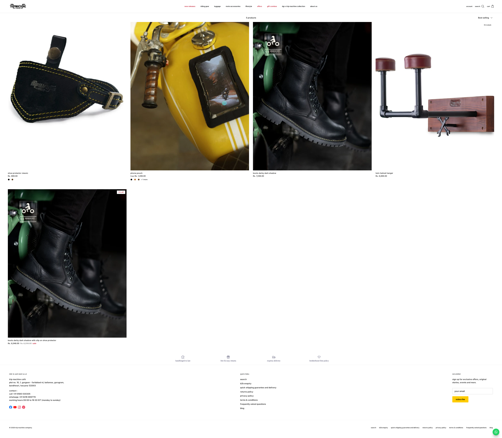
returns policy (246, 391)
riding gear (204, 6)
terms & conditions (249, 400)
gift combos (272, 6)
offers (259, 6)
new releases (189, 6)
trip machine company (23, 428)
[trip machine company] (17, 6)
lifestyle (249, 6)
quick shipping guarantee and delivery (258, 387)
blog (242, 408)
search (243, 379)
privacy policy (247, 396)
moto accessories (233, 6)
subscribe (460, 399)
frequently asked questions (253, 404)
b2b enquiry (245, 383)
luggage (217, 6)
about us (313, 6)
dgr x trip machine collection (293, 6)
